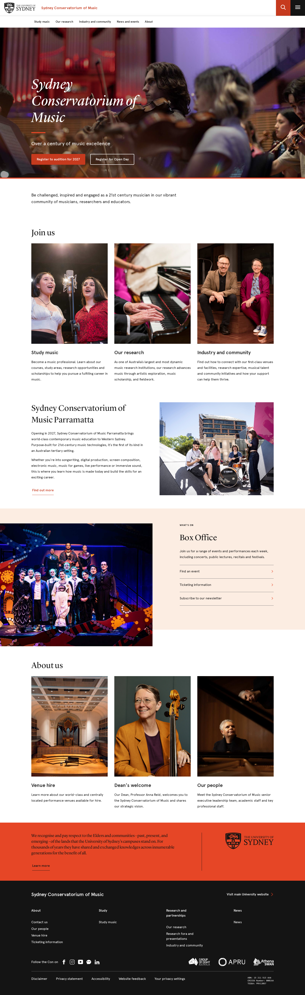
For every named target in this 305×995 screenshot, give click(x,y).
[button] (283, 8)
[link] (69, 312)
